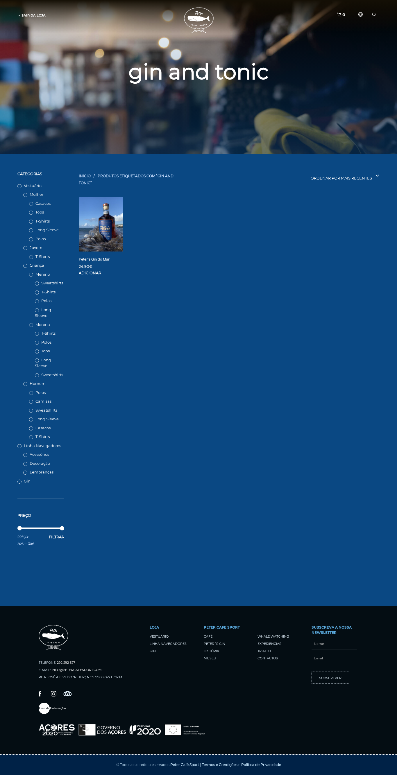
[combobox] (332, 176)
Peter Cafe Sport (222, 627)
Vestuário (33, 185)
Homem (38, 383)
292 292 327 (66, 663)
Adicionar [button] (90, 272)
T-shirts (42, 221)
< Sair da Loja (32, 15)
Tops (39, 212)
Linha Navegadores (42, 445)
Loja (154, 627)
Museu (210, 658)
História (211, 651)
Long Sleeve (47, 229)
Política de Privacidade (261, 765)
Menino (42, 274)
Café (208, 636)
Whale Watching (273, 636)
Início (85, 176)
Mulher (36, 194)
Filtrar (56, 536)
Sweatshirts (52, 283)
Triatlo (264, 651)
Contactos (267, 658)
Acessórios (39, 454)
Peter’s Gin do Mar (94, 259)
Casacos (43, 203)
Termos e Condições (219, 765)
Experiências (269, 644)
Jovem (36, 247)
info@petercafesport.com (76, 670)
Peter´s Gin (214, 644)
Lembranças (41, 472)
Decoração (40, 463)
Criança (37, 265)
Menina (42, 324)
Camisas (43, 401)
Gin (27, 481)
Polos (40, 238)
